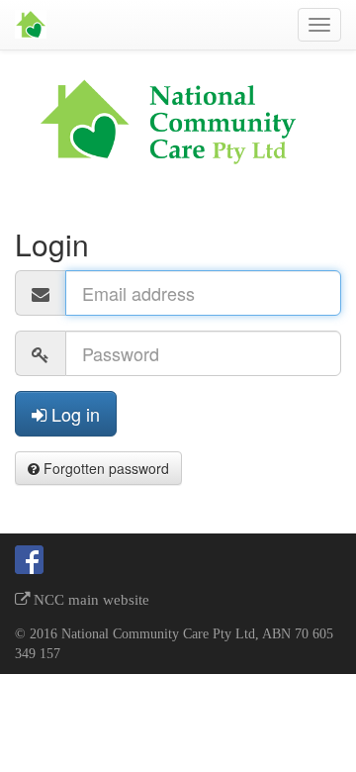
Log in (73, 414)
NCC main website (89, 599)
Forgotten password (104, 468)
